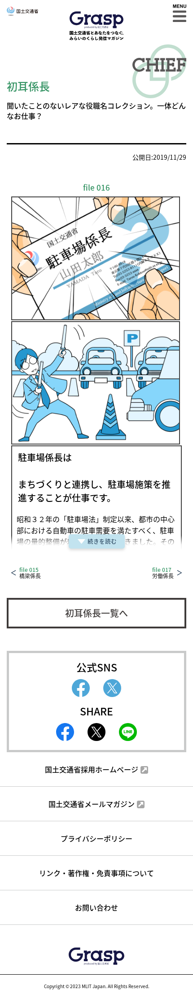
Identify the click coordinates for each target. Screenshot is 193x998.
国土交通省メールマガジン (91, 803)
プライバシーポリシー (96, 838)
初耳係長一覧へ (96, 612)
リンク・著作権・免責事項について (96, 872)
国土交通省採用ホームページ (91, 769)
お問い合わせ (96, 907)
